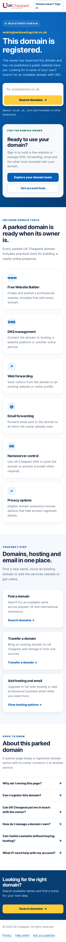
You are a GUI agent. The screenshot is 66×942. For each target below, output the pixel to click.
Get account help (33, 188)
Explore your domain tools (33, 177)
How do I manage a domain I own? (26, 824)
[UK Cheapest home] (16, 6)
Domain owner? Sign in (48, 6)
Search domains (33, 100)
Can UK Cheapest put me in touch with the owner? (26, 810)
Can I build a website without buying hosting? (28, 838)
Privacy (7, 935)
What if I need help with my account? (29, 853)
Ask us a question (44, 935)
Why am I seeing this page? (22, 783)
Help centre (22, 935)
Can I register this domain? (22, 795)
